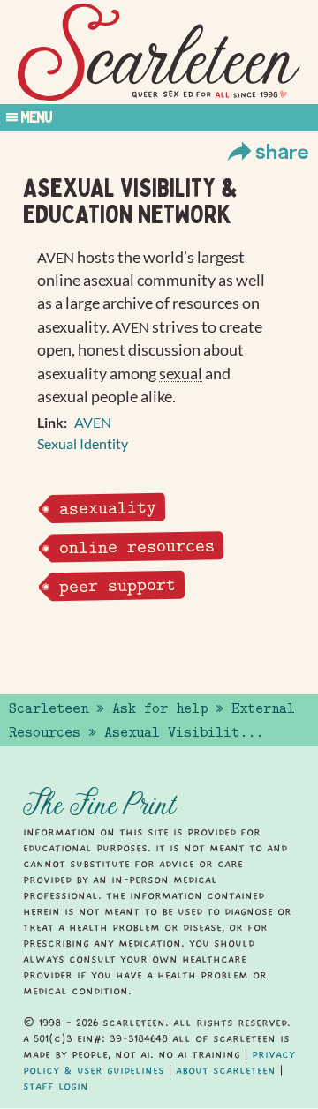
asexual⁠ (108, 280)
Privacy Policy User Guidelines (159, 1062)
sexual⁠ (180, 373)
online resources (136, 547)
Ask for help (160, 708)
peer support (116, 585)
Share (282, 150)
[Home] (159, 52)
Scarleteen (48, 708)
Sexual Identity (82, 443)
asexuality (106, 508)
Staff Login (55, 1086)
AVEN (92, 422)
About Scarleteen (226, 1070)
